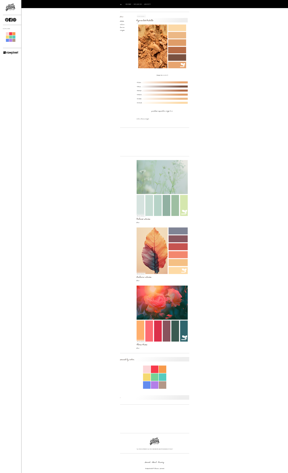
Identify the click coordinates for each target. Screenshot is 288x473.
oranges (122, 30)
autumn (122, 25)
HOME (129, 4)
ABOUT (147, 4)
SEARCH (138, 4)
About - (154, 462)
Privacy (161, 462)
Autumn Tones (144, 277)
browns (122, 27)
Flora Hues (142, 345)
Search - (148, 462)
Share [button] (121, 17)
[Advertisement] (154, 141)
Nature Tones (143, 219)
